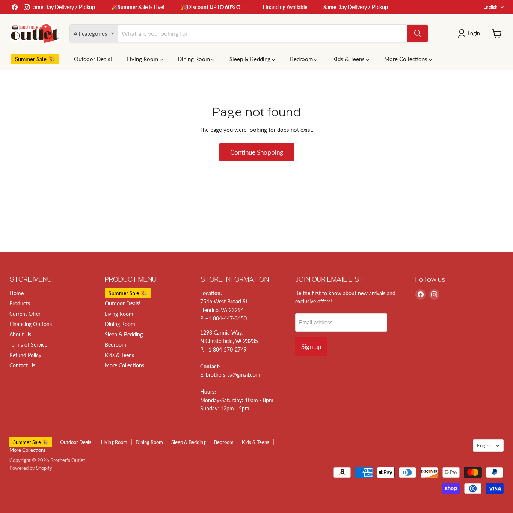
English (490, 7)
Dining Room (194, 59)
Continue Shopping (256, 152)
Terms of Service (28, 344)
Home (16, 293)
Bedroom (302, 59)
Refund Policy (25, 355)
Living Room (143, 59)
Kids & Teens (349, 59)
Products (19, 303)
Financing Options (30, 324)
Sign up (311, 346)
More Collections (406, 59)
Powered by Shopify (30, 468)
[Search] (417, 33)
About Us (20, 334)
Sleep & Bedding (250, 59)
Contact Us (22, 365)
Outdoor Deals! (93, 59)
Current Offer (25, 314)
